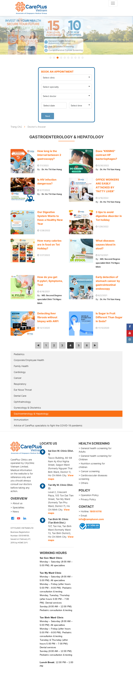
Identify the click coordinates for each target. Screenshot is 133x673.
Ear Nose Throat (23, 389)
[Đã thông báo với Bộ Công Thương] (89, 525)
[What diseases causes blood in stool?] (82, 251)
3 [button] (58, 58)
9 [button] (79, 58)
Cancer (17, 378)
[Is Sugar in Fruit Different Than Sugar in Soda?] (82, 323)
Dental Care (20, 395)
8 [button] (75, 58)
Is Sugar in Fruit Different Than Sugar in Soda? (109, 317)
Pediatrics (19, 354)
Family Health (21, 366)
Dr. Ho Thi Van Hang (52, 169)
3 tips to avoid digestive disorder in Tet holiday (109, 215)
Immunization (21, 419)
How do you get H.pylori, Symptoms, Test (50, 280)
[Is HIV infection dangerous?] (24, 190)
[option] (66, 35)
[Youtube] (130, 333)
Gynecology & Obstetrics (27, 407)
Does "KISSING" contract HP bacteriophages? (106, 154)
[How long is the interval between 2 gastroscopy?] (24, 161)
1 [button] (50, 58)
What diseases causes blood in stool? (105, 244)
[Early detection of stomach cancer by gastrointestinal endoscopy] (82, 287)
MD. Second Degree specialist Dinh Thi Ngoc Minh (108, 263)
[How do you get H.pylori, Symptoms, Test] (24, 287)
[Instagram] (130, 340)
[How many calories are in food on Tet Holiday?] (24, 251)
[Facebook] (130, 327)
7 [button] (72, 58)
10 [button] (83, 58)
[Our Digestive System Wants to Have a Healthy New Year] (24, 222)
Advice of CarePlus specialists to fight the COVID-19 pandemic (48, 425)
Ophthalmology (22, 401)
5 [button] (65, 58)
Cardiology (20, 372)
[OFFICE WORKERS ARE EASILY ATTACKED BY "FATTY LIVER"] (82, 190)
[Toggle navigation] (112, 3)
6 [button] (68, 58)
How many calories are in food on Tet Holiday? (49, 244)
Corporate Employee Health (29, 360)
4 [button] (61, 58)
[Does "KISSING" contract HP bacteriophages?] (82, 161)
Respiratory (20, 384)
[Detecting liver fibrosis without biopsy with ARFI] (24, 323)
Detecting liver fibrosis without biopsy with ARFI (47, 317)
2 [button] (54, 58)
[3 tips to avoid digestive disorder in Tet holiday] (82, 222)
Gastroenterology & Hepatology (31, 413)
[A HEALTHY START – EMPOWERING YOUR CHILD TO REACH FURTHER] (66, 35)
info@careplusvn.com (91, 519)
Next (47, 116)
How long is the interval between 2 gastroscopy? (49, 154)
